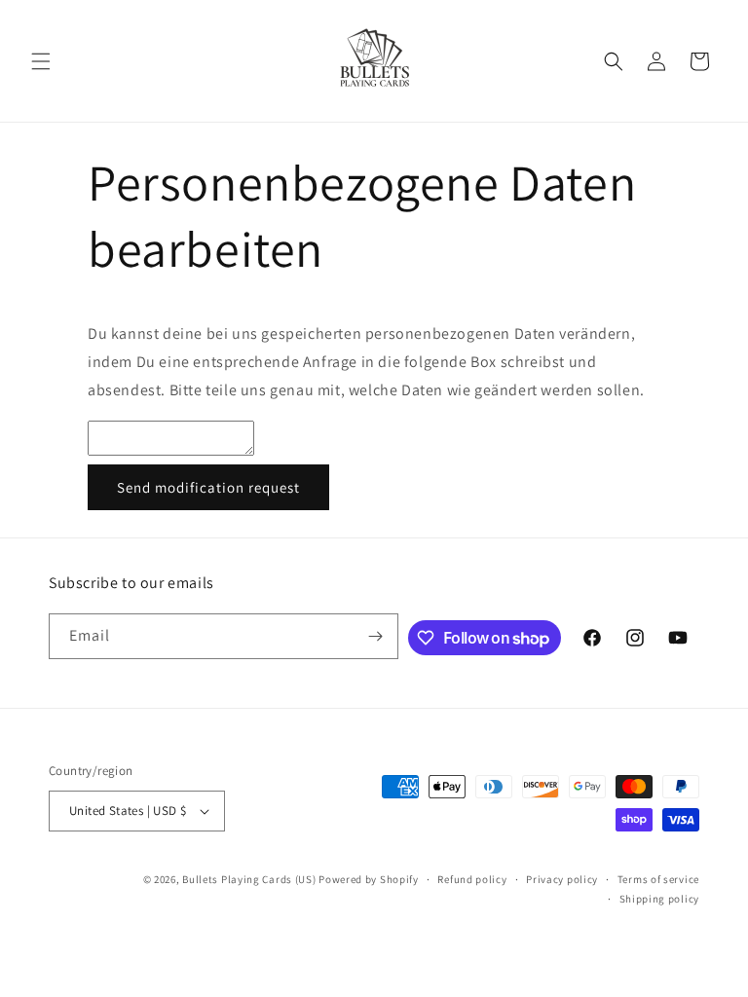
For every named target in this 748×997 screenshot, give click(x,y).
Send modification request (208, 487)
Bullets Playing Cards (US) (249, 879)
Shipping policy (659, 898)
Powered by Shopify (368, 879)
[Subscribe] (376, 636)
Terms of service (658, 879)
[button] (40, 61)
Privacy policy (562, 879)
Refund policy (471, 879)
